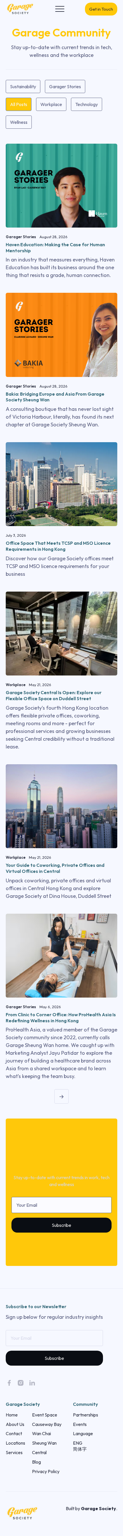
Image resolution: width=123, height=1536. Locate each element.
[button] (59, 9)
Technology (86, 104)
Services (14, 1452)
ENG (77, 1443)
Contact (14, 1433)
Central (39, 1452)
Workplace (51, 104)
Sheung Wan (44, 1443)
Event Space (44, 1415)
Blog (36, 1462)
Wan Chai (41, 1433)
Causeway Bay (46, 1424)
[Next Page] (61, 1096)
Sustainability (23, 86)
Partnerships (85, 1415)
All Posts (18, 104)
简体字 (80, 1449)
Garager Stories (65, 86)
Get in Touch (101, 9)
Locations (15, 1443)
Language (83, 1433)
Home (12, 1415)
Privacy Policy (45, 1471)
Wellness (18, 122)
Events (80, 1424)
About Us (15, 1424)
